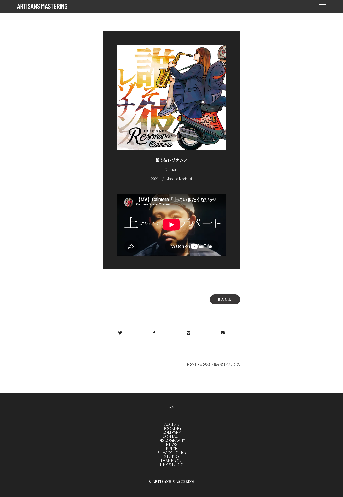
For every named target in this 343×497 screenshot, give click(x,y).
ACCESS (171, 424)
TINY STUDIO (171, 464)
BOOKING (171, 428)
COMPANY (171, 432)
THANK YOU (171, 460)
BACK (225, 299)
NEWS (171, 444)
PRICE (171, 448)
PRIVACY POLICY (172, 452)
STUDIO (171, 456)
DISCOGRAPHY (171, 440)
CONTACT (171, 436)
